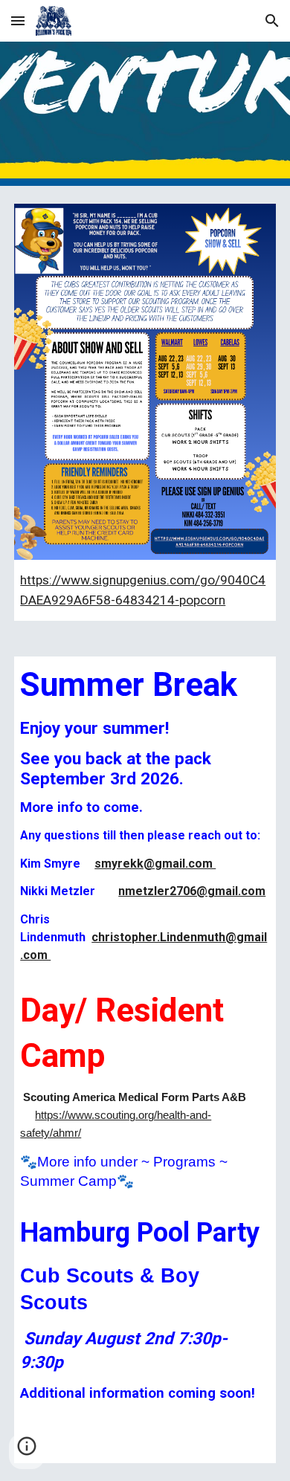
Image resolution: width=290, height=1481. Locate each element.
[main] (145, 590)
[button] (18, 20)
